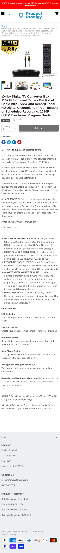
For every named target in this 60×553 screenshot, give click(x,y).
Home (4, 26)
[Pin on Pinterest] (19, 142)
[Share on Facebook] (3, 142)
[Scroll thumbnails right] (56, 85)
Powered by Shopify (10, 534)
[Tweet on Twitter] (9, 142)
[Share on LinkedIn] (14, 142)
